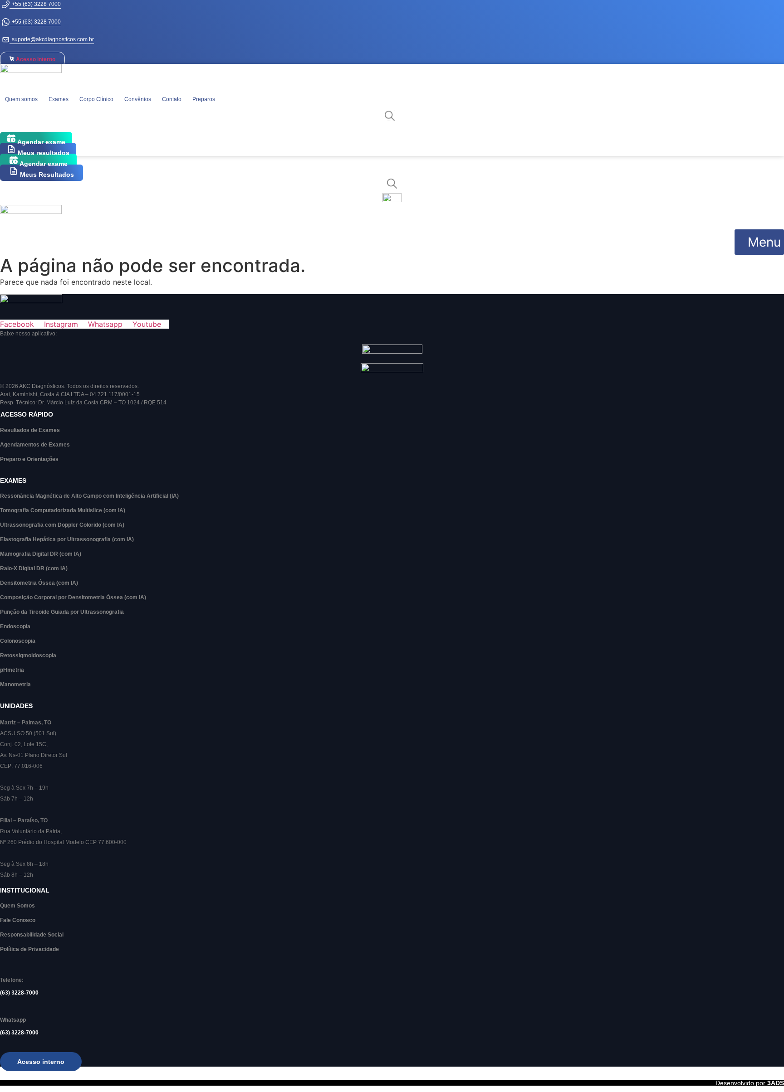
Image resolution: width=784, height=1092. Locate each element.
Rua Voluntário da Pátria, (31, 831)
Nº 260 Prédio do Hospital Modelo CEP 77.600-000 (63, 842)
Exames (59, 99)
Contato (171, 99)
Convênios (137, 99)
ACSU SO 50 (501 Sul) (28, 733)
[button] (759, 242)
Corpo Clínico (96, 99)
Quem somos (21, 99)
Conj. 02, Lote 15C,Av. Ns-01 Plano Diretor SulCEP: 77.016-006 (33, 755)
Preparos (203, 99)
